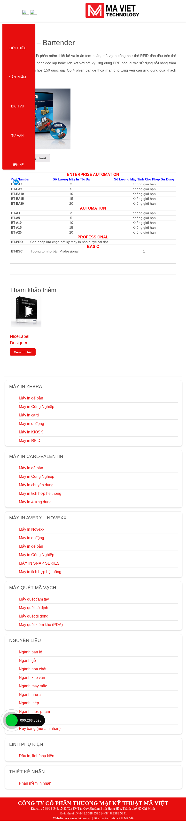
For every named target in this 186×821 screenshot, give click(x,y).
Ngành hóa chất (32, 669)
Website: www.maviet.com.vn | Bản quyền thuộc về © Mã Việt (93, 818)
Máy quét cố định (33, 608)
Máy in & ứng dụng (35, 502)
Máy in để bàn (31, 398)
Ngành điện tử (31, 720)
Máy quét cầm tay (34, 599)
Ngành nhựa (30, 694)
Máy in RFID (29, 441)
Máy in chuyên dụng (36, 485)
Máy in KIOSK (31, 432)
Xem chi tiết (23, 352)
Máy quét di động (33, 616)
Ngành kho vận (32, 677)
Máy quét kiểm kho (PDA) (41, 625)
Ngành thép (29, 703)
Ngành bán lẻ (30, 652)
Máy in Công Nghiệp (36, 407)
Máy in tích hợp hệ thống (40, 493)
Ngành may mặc (33, 686)
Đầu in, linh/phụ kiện (36, 756)
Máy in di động (31, 424)
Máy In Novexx (31, 529)
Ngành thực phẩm (34, 711)
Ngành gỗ (27, 660)
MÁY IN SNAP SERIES (39, 563)
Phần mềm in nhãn (35, 783)
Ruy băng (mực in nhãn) (40, 728)
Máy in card (29, 415)
